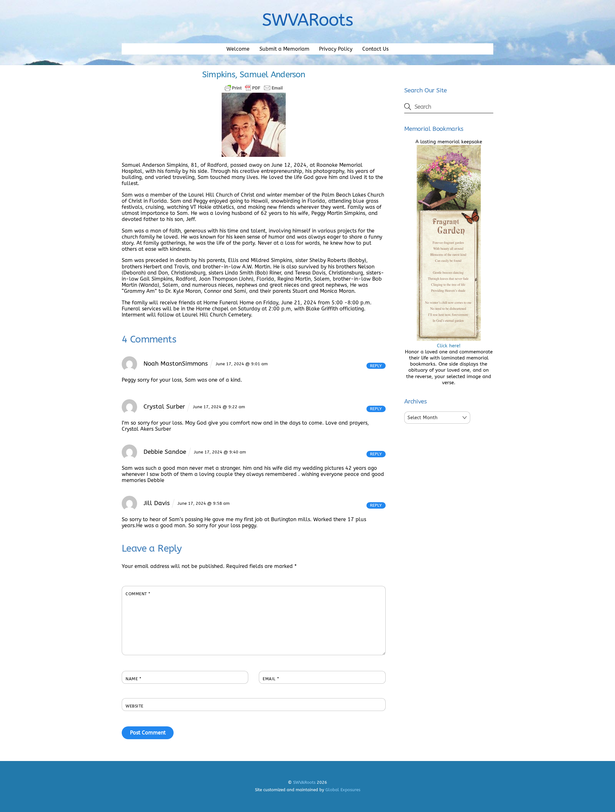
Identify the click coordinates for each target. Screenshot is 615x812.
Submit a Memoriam (284, 49)
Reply (376, 365)
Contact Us (375, 49)
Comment (138, 593)
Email (271, 678)
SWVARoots (304, 782)
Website (135, 706)
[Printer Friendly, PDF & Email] (254, 88)
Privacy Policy (335, 49)
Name (133, 678)
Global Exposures (342, 789)
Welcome (238, 49)
